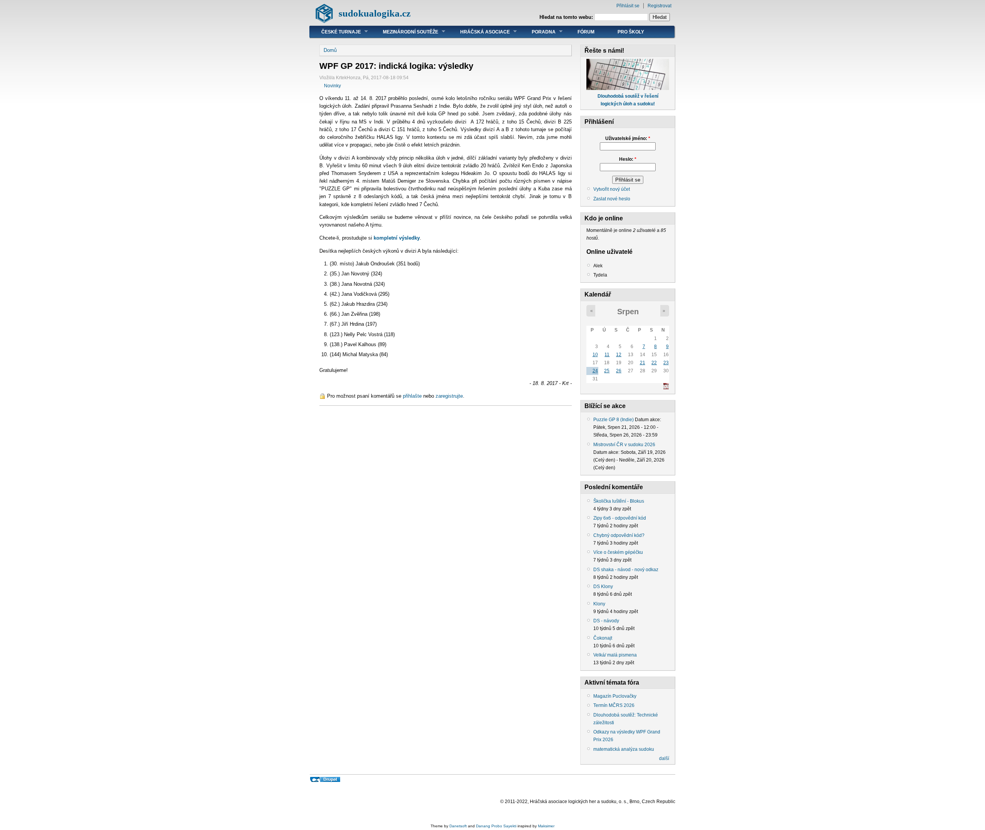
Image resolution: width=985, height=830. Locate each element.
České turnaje (335, 32)
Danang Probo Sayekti (496, 826)
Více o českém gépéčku (618, 552)
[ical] (666, 387)
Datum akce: (648, 419)
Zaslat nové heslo (611, 199)
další (664, 758)
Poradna (538, 32)
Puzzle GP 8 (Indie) (613, 419)
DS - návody (606, 620)
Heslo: (627, 159)
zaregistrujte (449, 396)
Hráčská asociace (479, 32)
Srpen (628, 311)
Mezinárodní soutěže (404, 32)
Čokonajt (602, 638)
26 (618, 370)
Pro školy (631, 32)
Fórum (586, 32)
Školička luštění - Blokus (618, 501)
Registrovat (659, 5)
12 (618, 354)
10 (595, 354)
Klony (599, 604)
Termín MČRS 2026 (613, 705)
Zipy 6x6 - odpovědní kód (619, 518)
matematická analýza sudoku (623, 749)
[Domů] (324, 21)
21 (642, 362)
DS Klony (603, 586)
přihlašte (412, 396)
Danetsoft (458, 826)
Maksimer (546, 826)
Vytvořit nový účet (611, 189)
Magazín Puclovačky (614, 696)
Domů (330, 50)
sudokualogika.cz (375, 13)
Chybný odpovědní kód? (618, 535)
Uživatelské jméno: (627, 138)
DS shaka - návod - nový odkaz (625, 569)
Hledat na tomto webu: (566, 17)
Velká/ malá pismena (615, 655)
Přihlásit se (627, 5)
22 (654, 362)
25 (606, 370)
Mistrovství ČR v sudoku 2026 (624, 444)
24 (595, 370)
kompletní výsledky (397, 238)
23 (666, 362)
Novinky (332, 85)
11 (606, 354)
